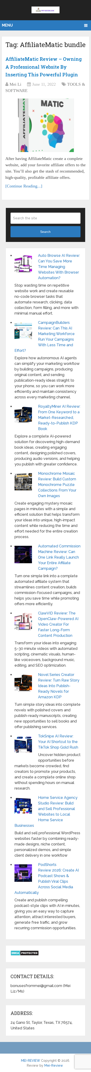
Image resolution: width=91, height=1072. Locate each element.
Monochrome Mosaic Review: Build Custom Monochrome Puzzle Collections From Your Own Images (57, 484)
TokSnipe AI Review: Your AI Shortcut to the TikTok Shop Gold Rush (58, 742)
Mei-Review (53, 1065)
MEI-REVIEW (30, 1060)
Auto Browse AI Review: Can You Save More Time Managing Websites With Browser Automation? (59, 266)
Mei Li (15, 84)
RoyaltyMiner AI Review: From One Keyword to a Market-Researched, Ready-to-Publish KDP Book (59, 417)
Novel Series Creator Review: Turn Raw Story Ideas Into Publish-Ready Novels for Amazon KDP (58, 685)
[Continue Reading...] (23, 186)
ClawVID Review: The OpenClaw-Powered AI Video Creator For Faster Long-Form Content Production (58, 624)
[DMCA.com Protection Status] (24, 954)
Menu (7, 25)
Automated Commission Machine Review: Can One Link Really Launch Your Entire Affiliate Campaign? (59, 557)
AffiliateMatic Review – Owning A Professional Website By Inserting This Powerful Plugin (43, 67)
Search (45, 232)
